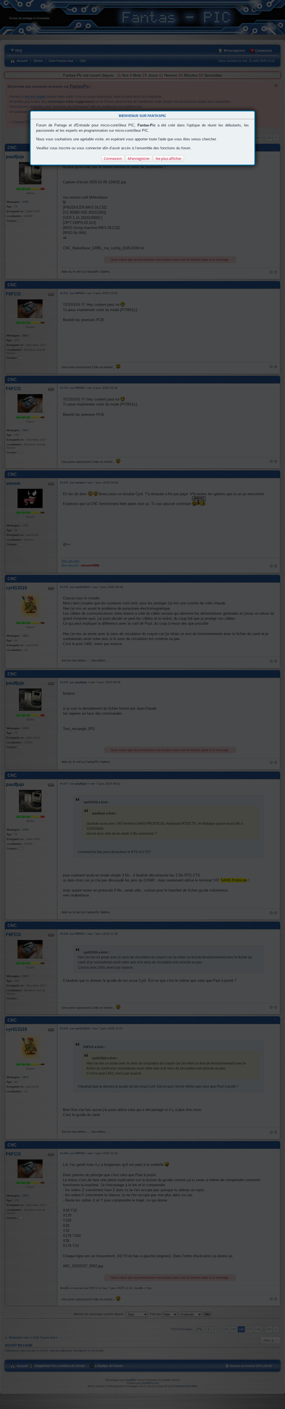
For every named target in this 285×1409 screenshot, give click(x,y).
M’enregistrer (139, 158)
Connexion (113, 158)
